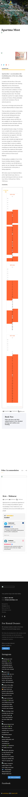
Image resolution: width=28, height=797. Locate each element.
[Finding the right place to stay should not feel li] (8, 755)
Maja (5, 496)
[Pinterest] (6, 65)
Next (25, 38)
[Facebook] (1, 65)
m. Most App (5, 190)
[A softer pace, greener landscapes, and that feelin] (8, 742)
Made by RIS (14, 793)
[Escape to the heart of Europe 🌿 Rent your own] (8, 703)
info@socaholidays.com (11, 600)
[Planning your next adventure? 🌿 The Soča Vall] (8, 664)
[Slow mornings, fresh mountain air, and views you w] (8, 716)
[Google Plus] (8, 65)
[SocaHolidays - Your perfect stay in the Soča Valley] (10, 3)
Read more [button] (6, 535)
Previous (2, 38)
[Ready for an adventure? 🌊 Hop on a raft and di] (8, 677)
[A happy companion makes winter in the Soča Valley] (8, 768)
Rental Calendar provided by (14, 406)
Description (5, 68)
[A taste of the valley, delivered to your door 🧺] (8, 690)
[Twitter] (3, 65)
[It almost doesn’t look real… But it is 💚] (8, 729)
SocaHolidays (5, 793)
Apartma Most (10, 30)
